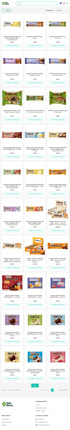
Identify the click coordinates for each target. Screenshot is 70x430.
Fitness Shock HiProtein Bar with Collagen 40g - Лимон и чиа (35, 186)
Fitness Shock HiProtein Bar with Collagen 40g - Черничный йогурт (12, 223)
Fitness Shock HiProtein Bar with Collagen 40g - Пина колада (35, 149)
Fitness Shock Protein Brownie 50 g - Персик (35, 296)
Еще (35, 385)
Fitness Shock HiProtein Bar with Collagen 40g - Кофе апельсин (58, 186)
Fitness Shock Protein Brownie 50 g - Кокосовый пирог (58, 334)
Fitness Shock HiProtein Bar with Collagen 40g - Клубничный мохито (12, 186)
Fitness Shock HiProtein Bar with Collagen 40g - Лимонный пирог (12, 38)
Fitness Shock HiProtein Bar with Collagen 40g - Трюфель (12, 148)
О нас (37, 405)
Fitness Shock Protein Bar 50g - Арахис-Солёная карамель (35, 260)
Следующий (62, 390)
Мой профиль (6, 419)
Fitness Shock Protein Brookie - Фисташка (57, 111)
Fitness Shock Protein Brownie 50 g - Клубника (57, 296)
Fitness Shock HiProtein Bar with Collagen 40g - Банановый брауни (58, 149)
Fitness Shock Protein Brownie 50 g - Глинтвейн (12, 296)
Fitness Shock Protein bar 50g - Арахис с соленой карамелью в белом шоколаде (58, 223)
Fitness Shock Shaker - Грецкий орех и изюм (12, 74)
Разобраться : (50, 10)
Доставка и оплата (41, 408)
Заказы (4, 425)
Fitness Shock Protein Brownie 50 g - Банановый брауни (12, 371)
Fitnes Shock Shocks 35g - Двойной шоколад (35, 74)
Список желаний (6, 422)
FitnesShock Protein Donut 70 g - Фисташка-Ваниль (12, 111)
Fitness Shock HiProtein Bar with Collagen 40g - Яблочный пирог (35, 223)
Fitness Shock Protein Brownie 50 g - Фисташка (35, 333)
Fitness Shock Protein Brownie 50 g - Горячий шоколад (12, 334)
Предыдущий (45, 390)
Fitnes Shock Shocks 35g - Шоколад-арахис (57, 74)
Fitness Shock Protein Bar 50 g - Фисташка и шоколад (35, 111)
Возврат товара (40, 411)
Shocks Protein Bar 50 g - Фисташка (57, 37)
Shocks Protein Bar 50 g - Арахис (35, 37)
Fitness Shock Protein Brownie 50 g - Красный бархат (57, 371)
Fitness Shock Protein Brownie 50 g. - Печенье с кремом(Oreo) (35, 371)
